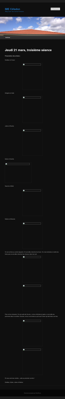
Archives (7, 37)
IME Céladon (12, 9)
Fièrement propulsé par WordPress (32, 393)
